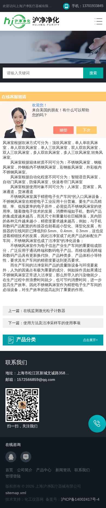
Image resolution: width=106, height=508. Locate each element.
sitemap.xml (15, 493)
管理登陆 (13, 476)
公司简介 (24, 470)
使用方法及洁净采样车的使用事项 (51, 323)
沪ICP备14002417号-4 (80, 499)
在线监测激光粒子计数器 (44, 310)
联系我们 (82, 470)
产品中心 (43, 470)
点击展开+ (90, 340)
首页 (9, 470)
